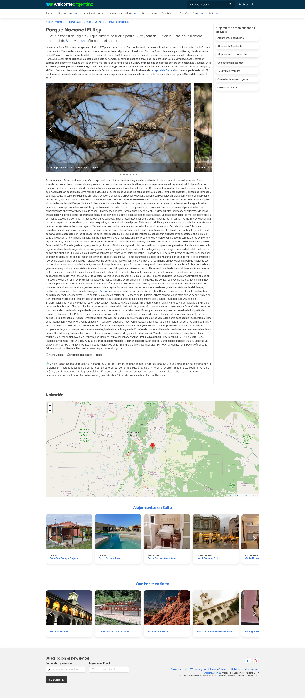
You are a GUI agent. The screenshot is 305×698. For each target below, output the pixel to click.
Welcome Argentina (212, 673)
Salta (49, 13)
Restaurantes (150, 13)
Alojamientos (65, 13)
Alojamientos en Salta (152, 507)
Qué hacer (168, 13)
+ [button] (50, 406)
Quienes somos (179, 669)
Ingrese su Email (99, 663)
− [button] (50, 410)
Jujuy (81, 41)
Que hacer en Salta (152, 583)
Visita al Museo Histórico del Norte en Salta (222, 631)
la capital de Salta (161, 70)
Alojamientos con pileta (230, 37)
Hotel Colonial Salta (208, 558)
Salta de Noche (59, 631)
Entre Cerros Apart (110, 558)
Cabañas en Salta (227, 87)
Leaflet (229, 495)
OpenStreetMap (243, 495)
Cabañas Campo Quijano (64, 558)
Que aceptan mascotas (230, 62)
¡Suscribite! (56, 679)
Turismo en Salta (157, 631)
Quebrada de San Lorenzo (113, 631)
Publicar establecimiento (245, 669)
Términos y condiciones (203, 669)
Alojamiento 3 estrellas (230, 46)
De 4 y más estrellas (228, 71)
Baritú (103, 291)
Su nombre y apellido (59, 663)
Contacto (223, 669)
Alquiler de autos (93, 13)
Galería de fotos (189, 13)
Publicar (243, 4)
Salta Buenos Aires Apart (162, 558)
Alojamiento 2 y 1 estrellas (232, 54)
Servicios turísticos (120, 13)
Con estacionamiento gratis (232, 79)
